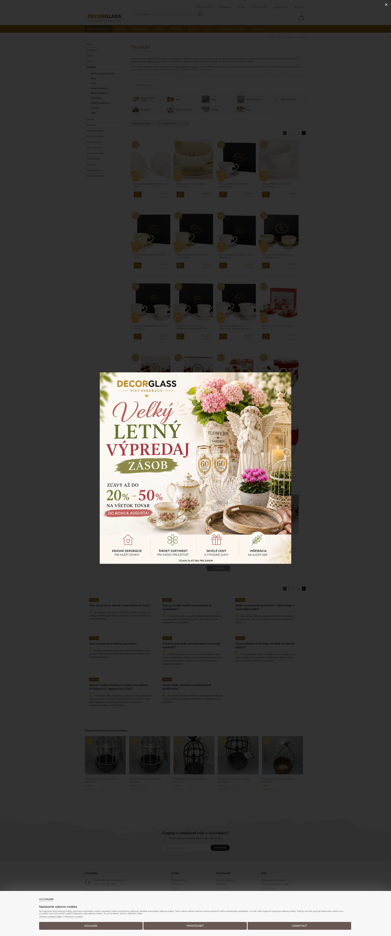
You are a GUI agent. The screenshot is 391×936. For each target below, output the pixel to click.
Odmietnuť (299, 925)
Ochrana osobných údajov (50, 916)
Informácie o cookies (73, 916)
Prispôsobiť (195, 925)
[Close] (386, 4)
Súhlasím (90, 925)
